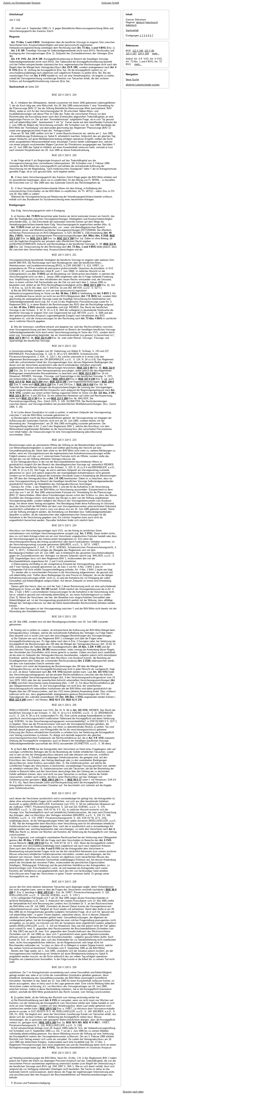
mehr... (155, 53)
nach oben (138, 1091)
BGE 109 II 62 (45, 892)
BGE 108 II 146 (50, 779)
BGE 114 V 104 (38, 238)
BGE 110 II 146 (58, 381)
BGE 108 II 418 (84, 384)
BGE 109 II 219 (61, 379)
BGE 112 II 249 (43, 338)
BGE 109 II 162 (48, 1008)
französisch (151, 22)
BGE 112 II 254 (34, 381)
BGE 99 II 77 (74, 779)
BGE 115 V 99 (17, 338)
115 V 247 (131, 53)
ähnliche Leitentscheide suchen (142, 84)
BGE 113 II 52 (16, 381)
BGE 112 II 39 (16, 395)
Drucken (35, 2)
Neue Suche (132, 79)
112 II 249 (137, 50)
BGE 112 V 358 (65, 238)
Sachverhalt (132, 30)
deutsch (140, 22)
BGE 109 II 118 (42, 384)
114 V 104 (143, 53)
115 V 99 (149, 50)
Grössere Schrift (110, 2)
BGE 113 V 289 (59, 398)
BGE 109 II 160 (47, 1022)
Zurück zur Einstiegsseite (17, 2)
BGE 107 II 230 (86, 379)
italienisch (131, 25)
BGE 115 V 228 (92, 285)
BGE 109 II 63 (36, 843)
